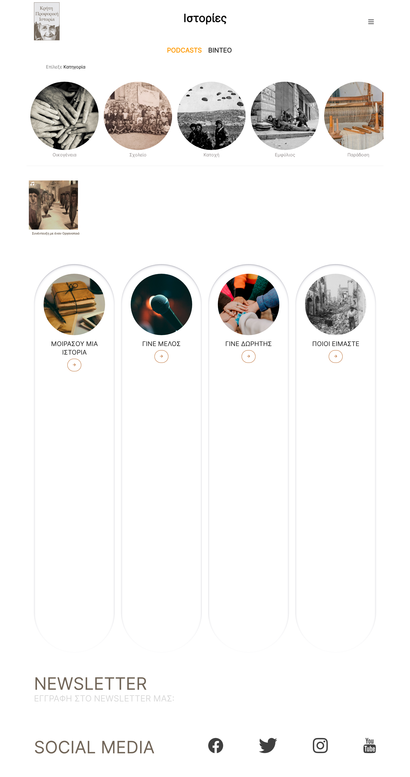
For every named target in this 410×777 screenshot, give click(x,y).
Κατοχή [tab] (211, 154)
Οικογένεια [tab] (64, 154)
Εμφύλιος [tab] (285, 154)
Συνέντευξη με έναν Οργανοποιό (55, 233)
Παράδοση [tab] (358, 154)
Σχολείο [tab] (137, 154)
